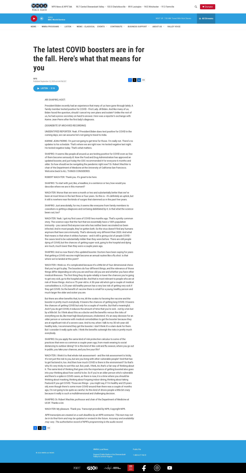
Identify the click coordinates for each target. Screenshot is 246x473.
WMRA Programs (50, 27)
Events (101, 27)
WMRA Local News (100, 449)
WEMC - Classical (86, 27)
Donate (209, 6)
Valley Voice (174, 27)
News (33, 27)
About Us (157, 27)
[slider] (45, 18)
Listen (68, 27)
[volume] (41, 18)
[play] (34, 18)
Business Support (137, 27)
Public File (137, 449)
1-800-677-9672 (139, 455)
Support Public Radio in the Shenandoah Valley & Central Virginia (109, 456)
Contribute (116, 27)
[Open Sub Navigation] (38, 27)
